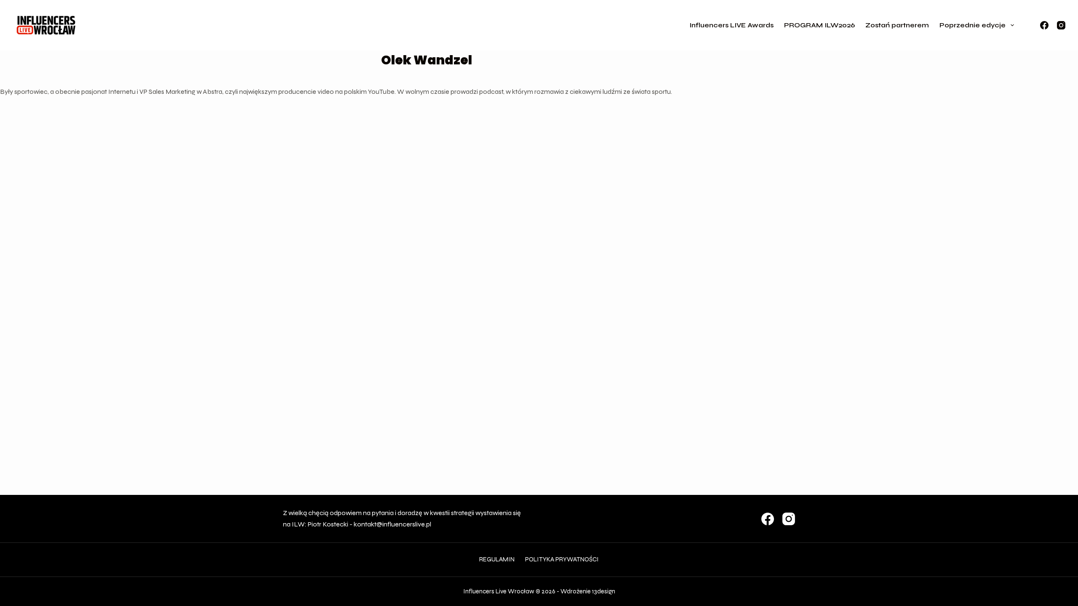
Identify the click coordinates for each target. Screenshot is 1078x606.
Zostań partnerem (897, 25)
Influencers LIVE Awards (731, 25)
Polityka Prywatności (562, 559)
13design (603, 591)
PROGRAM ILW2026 (819, 25)
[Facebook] (1044, 25)
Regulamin (497, 559)
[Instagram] (1061, 25)
